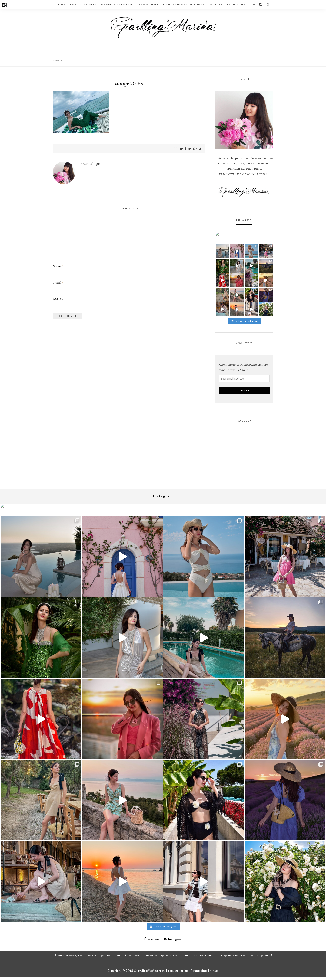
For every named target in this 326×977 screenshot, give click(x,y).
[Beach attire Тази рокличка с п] (251, 280)
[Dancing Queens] (251, 266)
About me (215, 4)
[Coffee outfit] (251, 309)
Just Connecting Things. (201, 970)
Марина (97, 163)
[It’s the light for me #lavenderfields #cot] (266, 280)
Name (58, 266)
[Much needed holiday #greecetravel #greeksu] (237, 309)
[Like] (175, 148)
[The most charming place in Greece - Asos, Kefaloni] (237, 251)
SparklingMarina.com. (149, 970)
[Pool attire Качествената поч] (251, 251)
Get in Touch (236, 4)
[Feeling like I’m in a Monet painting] (266, 309)
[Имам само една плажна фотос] (251, 295)
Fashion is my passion (116, 4)
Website (58, 299)
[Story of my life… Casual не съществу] (237, 266)
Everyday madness (83, 4)
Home (56, 60)
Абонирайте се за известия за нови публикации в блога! (243, 367)
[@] (225, 237)
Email (58, 282)
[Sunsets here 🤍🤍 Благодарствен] (222, 251)
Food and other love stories (184, 4)
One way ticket (147, 4)
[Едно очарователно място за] (222, 309)
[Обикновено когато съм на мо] (222, 295)
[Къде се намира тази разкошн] (222, 280)
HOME (61, 4)
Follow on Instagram (246, 321)
